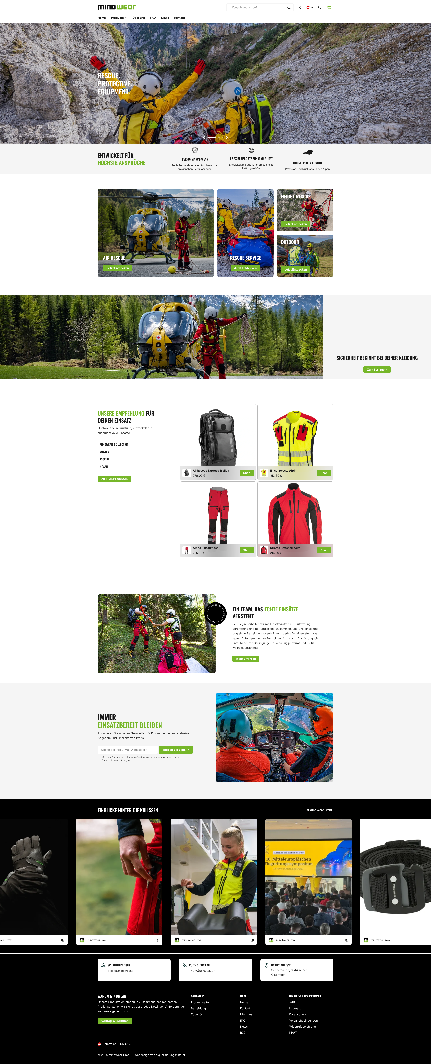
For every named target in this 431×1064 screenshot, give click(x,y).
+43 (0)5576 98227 (202, 970)
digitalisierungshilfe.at (170, 1055)
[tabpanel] (256, 481)
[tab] (130, 444)
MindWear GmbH (120, 1055)
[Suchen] (289, 7)
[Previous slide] (204, 137)
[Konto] (319, 7)
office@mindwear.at (121, 970)
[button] (212, 137)
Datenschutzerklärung (114, 760)
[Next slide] (227, 137)
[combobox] (260, 7)
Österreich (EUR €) (115, 1044)
